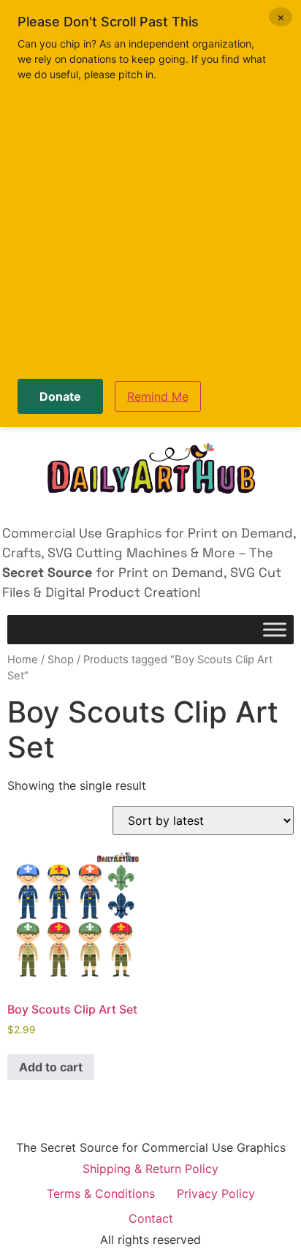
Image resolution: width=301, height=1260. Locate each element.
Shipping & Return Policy (150, 1168)
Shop (60, 659)
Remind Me (157, 396)
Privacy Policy (216, 1193)
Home (22, 659)
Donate (60, 396)
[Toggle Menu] (274, 630)
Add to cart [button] (51, 1067)
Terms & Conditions (101, 1193)
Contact (151, 1218)
